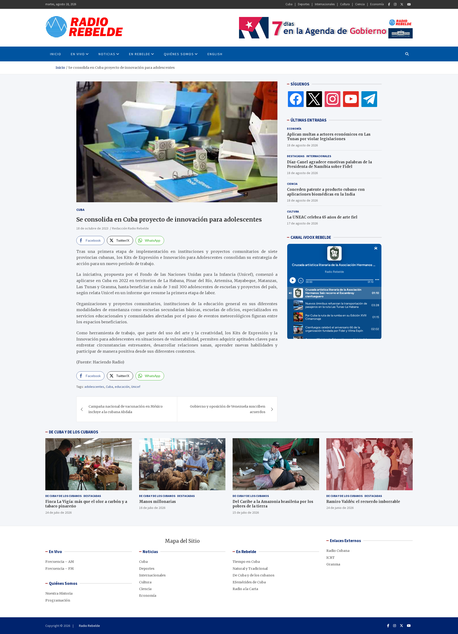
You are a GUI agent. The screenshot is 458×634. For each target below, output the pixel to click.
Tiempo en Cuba (246, 561)
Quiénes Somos (179, 54)
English (215, 54)
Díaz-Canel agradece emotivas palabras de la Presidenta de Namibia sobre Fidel (329, 164)
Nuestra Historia (59, 593)
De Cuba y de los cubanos (63, 496)
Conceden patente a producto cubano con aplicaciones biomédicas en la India (326, 192)
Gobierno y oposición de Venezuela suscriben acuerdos (227, 409)
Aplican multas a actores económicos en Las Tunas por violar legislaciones (328, 136)
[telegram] (369, 99)
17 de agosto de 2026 (302, 223)
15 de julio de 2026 (246, 512)
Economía (377, 4)
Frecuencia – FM (59, 568)
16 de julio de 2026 (152, 508)
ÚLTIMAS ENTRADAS (309, 120)
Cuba (289, 4)
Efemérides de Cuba (249, 582)
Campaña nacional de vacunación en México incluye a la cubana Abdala (125, 409)
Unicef (135, 386)
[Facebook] (389, 4)
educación (122, 386)
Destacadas (295, 156)
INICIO (55, 54)
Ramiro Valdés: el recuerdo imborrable (363, 501)
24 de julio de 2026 (58, 512)
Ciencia (360, 4)
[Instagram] (395, 4)
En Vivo (78, 54)
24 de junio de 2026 (340, 508)
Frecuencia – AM (59, 561)
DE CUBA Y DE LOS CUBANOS (73, 432)
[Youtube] (409, 4)
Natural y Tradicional (250, 568)
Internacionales (325, 4)
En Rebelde (139, 54)
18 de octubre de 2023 (92, 228)
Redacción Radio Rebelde (130, 228)
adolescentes (94, 386)
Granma (333, 564)
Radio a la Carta (245, 589)
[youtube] (351, 99)
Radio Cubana (337, 551)
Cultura (345, 4)
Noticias (107, 54)
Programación (57, 600)
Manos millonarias (157, 501)
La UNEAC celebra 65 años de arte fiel (322, 217)
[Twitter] (401, 4)
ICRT (330, 557)
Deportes (303, 4)
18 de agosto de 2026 (302, 145)
